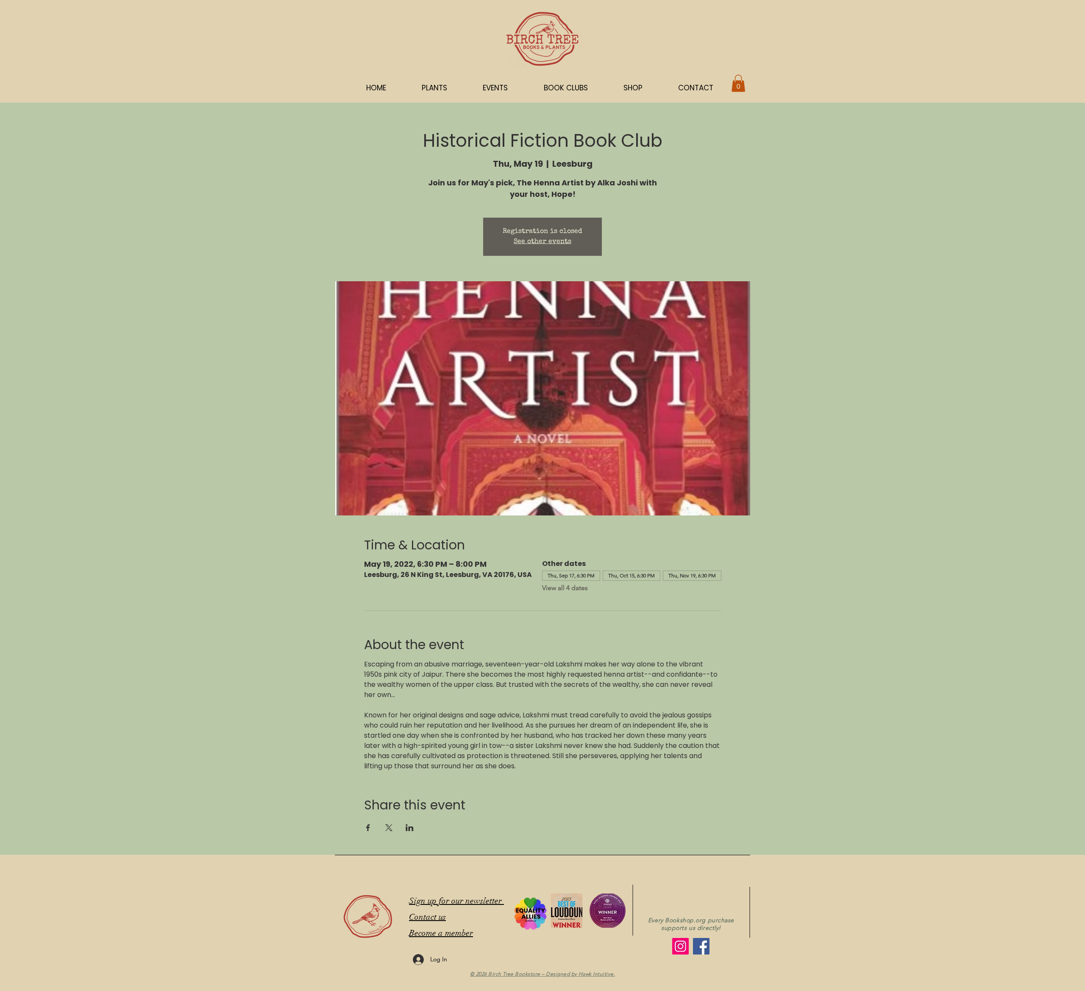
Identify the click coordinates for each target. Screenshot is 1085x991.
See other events (542, 241)
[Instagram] (680, 946)
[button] (633, 87)
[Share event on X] (389, 827)
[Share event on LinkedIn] (410, 827)
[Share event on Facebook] (368, 827)
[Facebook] (701, 946)
